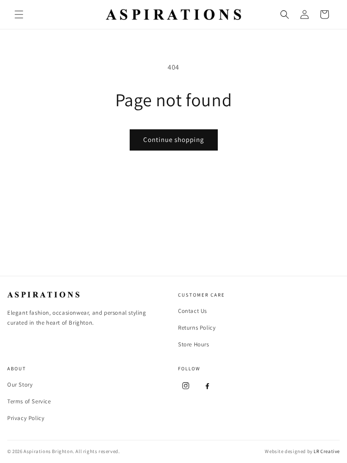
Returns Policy (197, 327)
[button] (19, 14)
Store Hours (193, 344)
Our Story (20, 384)
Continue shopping (173, 139)
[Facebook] (207, 385)
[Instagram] (185, 385)
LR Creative (327, 451)
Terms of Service (29, 401)
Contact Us (192, 311)
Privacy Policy (25, 418)
